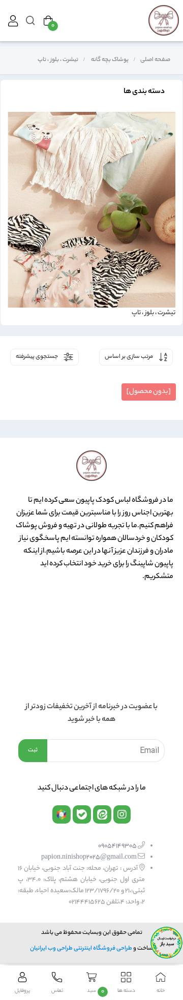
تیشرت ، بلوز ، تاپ (57, 60)
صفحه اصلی (155, 60)
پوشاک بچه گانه (109, 60)
